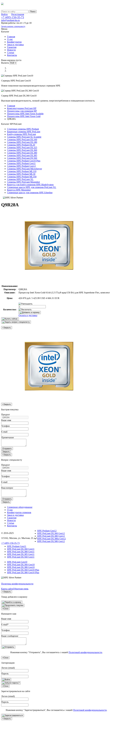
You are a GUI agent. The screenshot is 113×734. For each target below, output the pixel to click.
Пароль (5, 673)
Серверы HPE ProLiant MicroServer (24, 168)
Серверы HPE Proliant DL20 (21, 145)
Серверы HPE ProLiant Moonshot (23, 182)
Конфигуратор (14, 42)
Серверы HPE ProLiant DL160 (22, 139)
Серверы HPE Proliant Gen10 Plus (23, 160)
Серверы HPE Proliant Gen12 (21, 166)
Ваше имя (6, 420)
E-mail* (5, 624)
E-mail (4, 431)
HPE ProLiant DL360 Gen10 (21, 564)
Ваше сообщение (9, 636)
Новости (11, 50)
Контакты (12, 55)
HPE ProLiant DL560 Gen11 (20, 557)
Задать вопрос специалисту (13, 26)
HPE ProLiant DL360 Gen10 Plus (23, 570)
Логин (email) (8, 668)
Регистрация (17, 14)
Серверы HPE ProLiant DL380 (22, 153)
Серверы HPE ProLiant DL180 (22, 142)
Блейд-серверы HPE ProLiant (21, 134)
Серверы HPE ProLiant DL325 (22, 147)
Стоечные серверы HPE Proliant (23, 129)
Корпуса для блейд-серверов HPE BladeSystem (30, 184)
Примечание (7, 437)
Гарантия (11, 47)
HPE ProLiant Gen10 (17, 562)
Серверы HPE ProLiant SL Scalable (24, 137)
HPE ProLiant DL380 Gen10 (21, 567)
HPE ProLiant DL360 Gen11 (20, 549)
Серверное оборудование (19, 507)
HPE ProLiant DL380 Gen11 (20, 551)
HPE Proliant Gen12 (46, 530)
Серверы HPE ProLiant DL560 (22, 158)
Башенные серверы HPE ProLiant (23, 131)
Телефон (5, 426)
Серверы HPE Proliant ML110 (21, 171)
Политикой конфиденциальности (85, 652)
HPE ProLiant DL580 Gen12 (51, 541)
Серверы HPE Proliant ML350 (21, 176)
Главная (11, 36)
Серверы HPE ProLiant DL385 (22, 155)
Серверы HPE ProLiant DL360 (22, 150)
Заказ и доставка (15, 44)
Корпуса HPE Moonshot (19, 190)
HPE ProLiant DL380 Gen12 (51, 536)
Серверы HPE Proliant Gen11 (21, 163)
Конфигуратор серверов (19, 512)
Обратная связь (20, 588)
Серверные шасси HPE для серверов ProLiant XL (31, 187)
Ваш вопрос (7, 488)
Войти (4, 14)
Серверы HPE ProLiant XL (20, 179)
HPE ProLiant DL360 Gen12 (51, 533)
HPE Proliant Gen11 (16, 546)
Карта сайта (7, 588)
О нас (10, 39)
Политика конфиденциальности (17, 583)
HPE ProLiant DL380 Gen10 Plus (23, 572)
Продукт (5, 414)
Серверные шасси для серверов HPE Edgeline (30, 192)
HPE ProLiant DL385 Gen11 (20, 554)
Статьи (10, 52)
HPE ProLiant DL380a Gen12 (51, 538)
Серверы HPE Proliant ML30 (21, 174)
